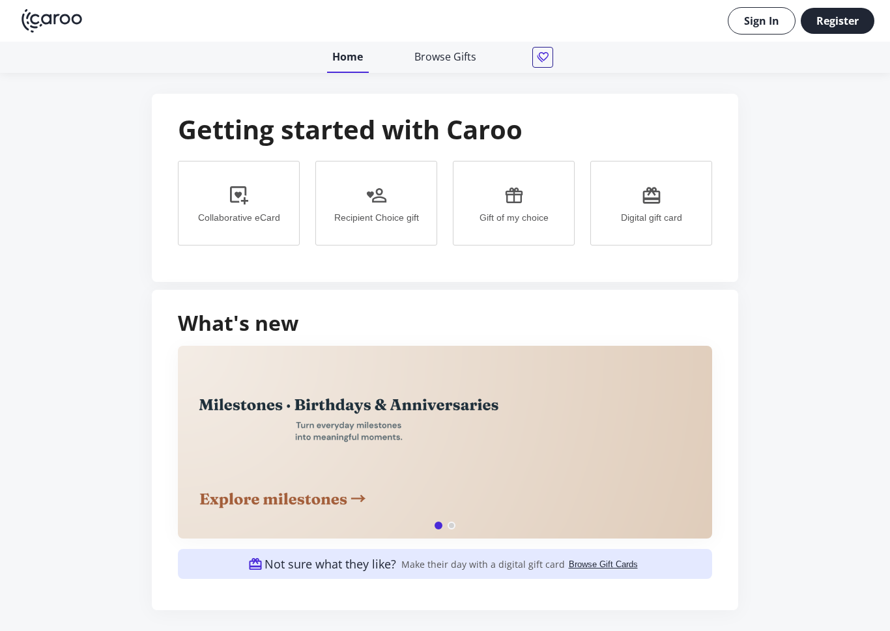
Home (347, 56)
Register (837, 21)
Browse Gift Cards (603, 564)
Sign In (761, 21)
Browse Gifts (445, 56)
